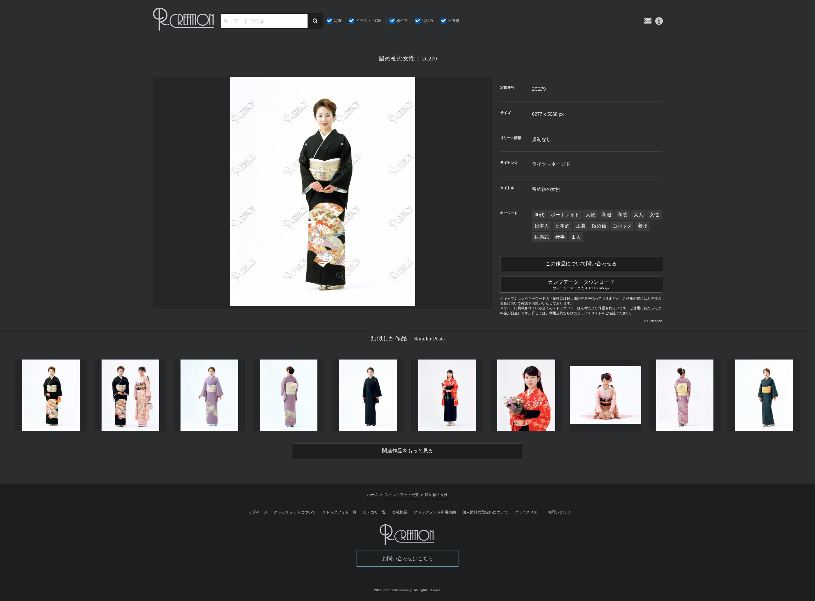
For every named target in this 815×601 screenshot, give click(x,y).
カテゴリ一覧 (374, 512)
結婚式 (542, 237)
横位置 (402, 20)
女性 (654, 214)
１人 (576, 237)
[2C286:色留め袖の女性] (209, 395)
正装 (580, 225)
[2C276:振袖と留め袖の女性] (130, 395)
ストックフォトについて (295, 512)
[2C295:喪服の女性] (368, 395)
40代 (539, 214)
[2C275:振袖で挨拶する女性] (605, 395)
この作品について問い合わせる (581, 263)
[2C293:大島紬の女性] (764, 395)
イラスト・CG (368, 20)
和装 (622, 214)
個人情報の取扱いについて (485, 512)
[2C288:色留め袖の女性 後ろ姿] (288, 395)
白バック (622, 225)
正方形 (453, 20)
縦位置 (428, 20)
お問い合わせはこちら (407, 558)
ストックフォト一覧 (339, 512)
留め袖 (599, 225)
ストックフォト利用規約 (435, 512)
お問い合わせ (559, 512)
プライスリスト (527, 512)
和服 (606, 214)
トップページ (255, 512)
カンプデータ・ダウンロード (581, 284)
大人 (638, 214)
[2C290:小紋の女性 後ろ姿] (684, 395)
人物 (590, 214)
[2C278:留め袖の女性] (51, 395)
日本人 (542, 225)
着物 (643, 225)
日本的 (562, 225)
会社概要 (400, 512)
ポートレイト (565, 214)
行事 (560, 237)
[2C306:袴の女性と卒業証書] (447, 395)
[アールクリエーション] (184, 19)
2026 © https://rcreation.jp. (393, 590)
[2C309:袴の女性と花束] (526, 395)
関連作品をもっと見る (407, 450)
